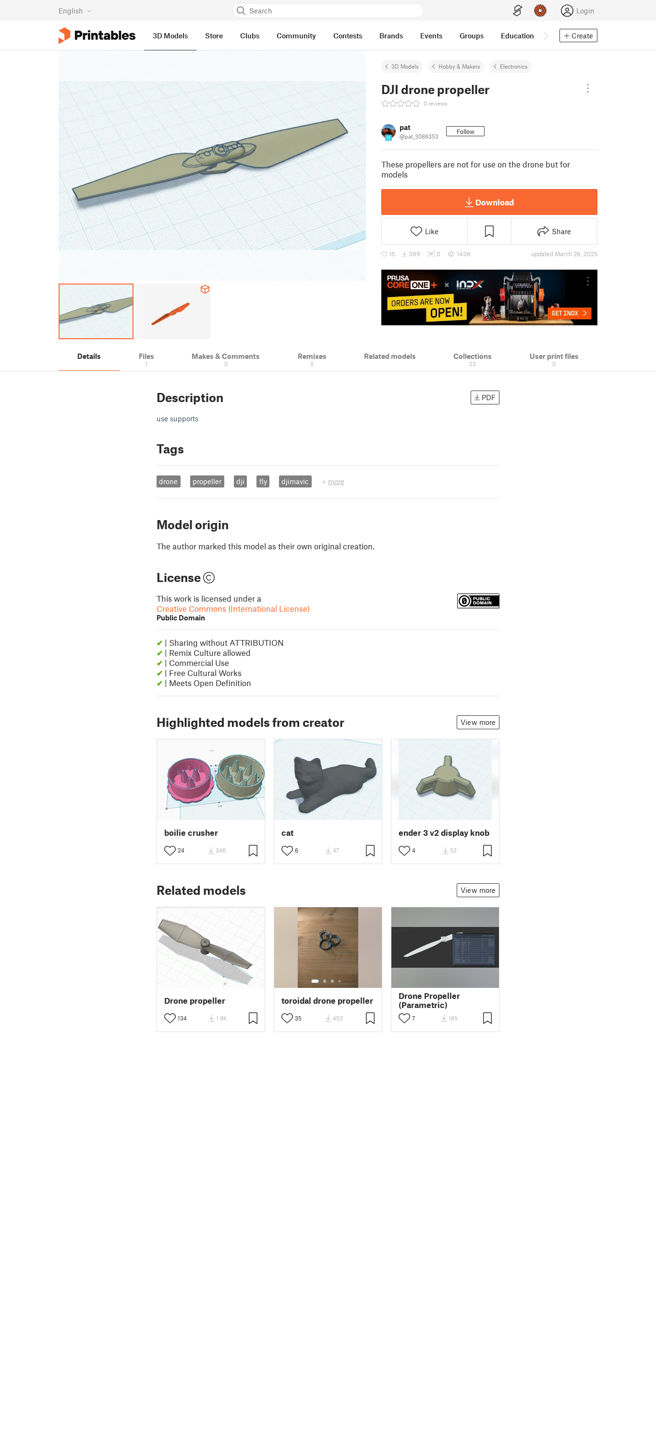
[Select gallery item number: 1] (315, 981)
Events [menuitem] (431, 35)
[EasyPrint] (517, 10)
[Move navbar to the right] (545, 35)
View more (478, 722)
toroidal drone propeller (327, 1000)
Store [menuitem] (214, 35)
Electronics (514, 66)
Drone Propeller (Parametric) (429, 1000)
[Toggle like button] (170, 850)
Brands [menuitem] (391, 35)
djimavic (295, 481)
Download (494, 202)
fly (263, 481)
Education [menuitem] (517, 35)
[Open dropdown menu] (587, 88)
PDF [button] (489, 397)
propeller (207, 481)
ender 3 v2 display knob (444, 832)
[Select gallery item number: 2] (325, 981)
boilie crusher (191, 832)
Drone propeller (194, 1000)
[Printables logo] (97, 35)
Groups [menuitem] (472, 35)
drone (168, 481)
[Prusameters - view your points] (540, 10)
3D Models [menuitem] (170, 35)
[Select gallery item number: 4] (340, 981)
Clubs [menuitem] (249, 35)
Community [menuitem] (296, 35)
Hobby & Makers (459, 66)
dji (240, 481)
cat (287, 832)
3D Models (405, 66)
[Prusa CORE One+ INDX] (489, 297)
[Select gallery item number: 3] (332, 981)
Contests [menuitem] (347, 35)
